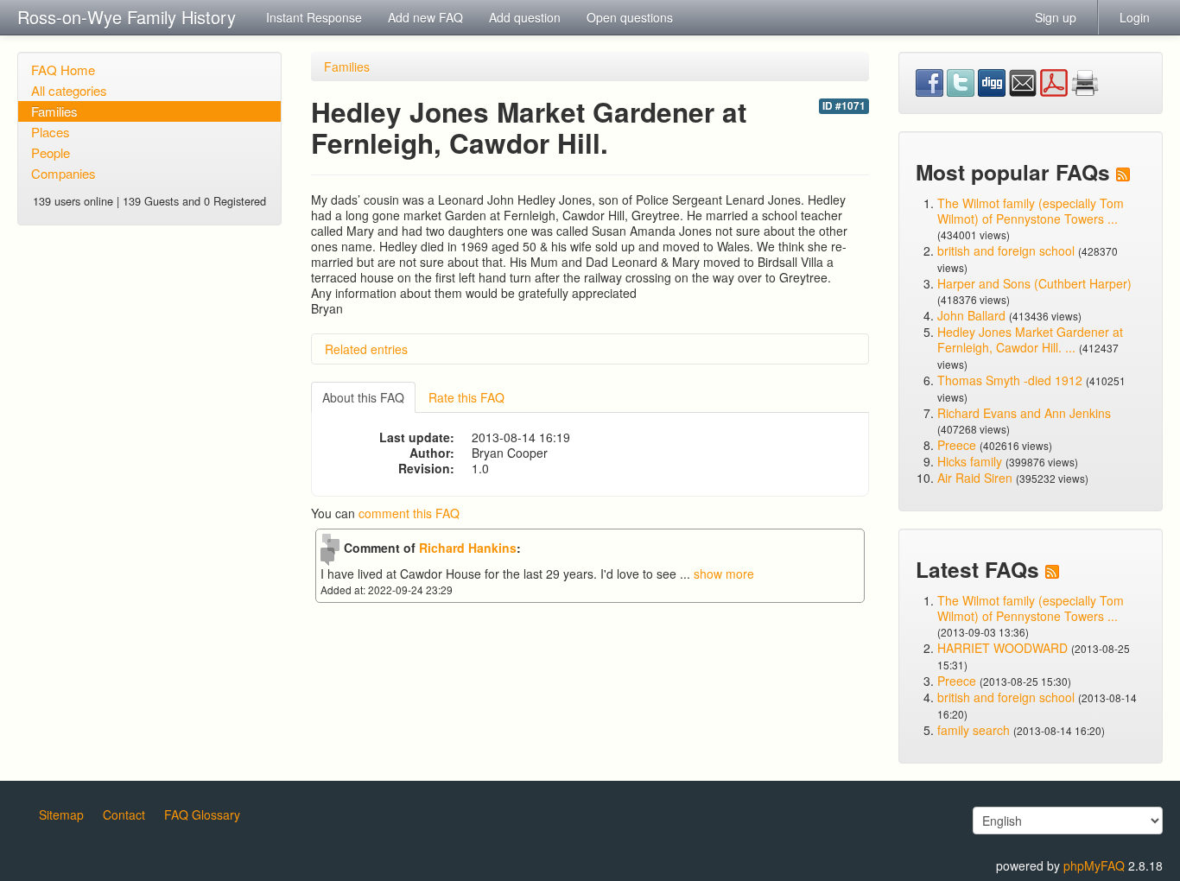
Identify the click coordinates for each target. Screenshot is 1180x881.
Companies (63, 173)
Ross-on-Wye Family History (126, 16)
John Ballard (971, 315)
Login (1135, 17)
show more (724, 573)
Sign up (1055, 17)
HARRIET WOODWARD (1002, 647)
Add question (525, 17)
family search (975, 729)
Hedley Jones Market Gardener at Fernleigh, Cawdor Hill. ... (1030, 339)
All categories (69, 90)
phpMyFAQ (1094, 865)
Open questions (630, 17)
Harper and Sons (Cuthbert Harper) (1034, 283)
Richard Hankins (468, 547)
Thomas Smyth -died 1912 (1009, 380)
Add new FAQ (425, 17)
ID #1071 (844, 105)
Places (50, 132)
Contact (124, 814)
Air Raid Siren (974, 477)
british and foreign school (1006, 250)
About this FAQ (363, 397)
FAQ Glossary (202, 814)
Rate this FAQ (466, 397)
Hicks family (971, 461)
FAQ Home (63, 69)
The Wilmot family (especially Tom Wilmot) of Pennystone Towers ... (1030, 210)
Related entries (366, 349)
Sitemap (61, 814)
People (50, 152)
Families (54, 111)
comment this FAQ (409, 513)
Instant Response (314, 17)
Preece (956, 444)
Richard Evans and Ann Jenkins (1024, 412)
